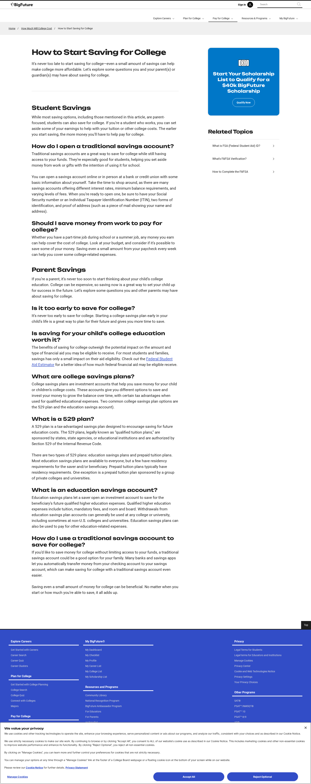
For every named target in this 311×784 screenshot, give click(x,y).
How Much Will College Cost (36, 28)
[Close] (306, 728)
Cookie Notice (34, 767)
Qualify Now (244, 102)
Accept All (189, 776)
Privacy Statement (77, 767)
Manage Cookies (17, 776)
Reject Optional (262, 776)
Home (12, 28)
